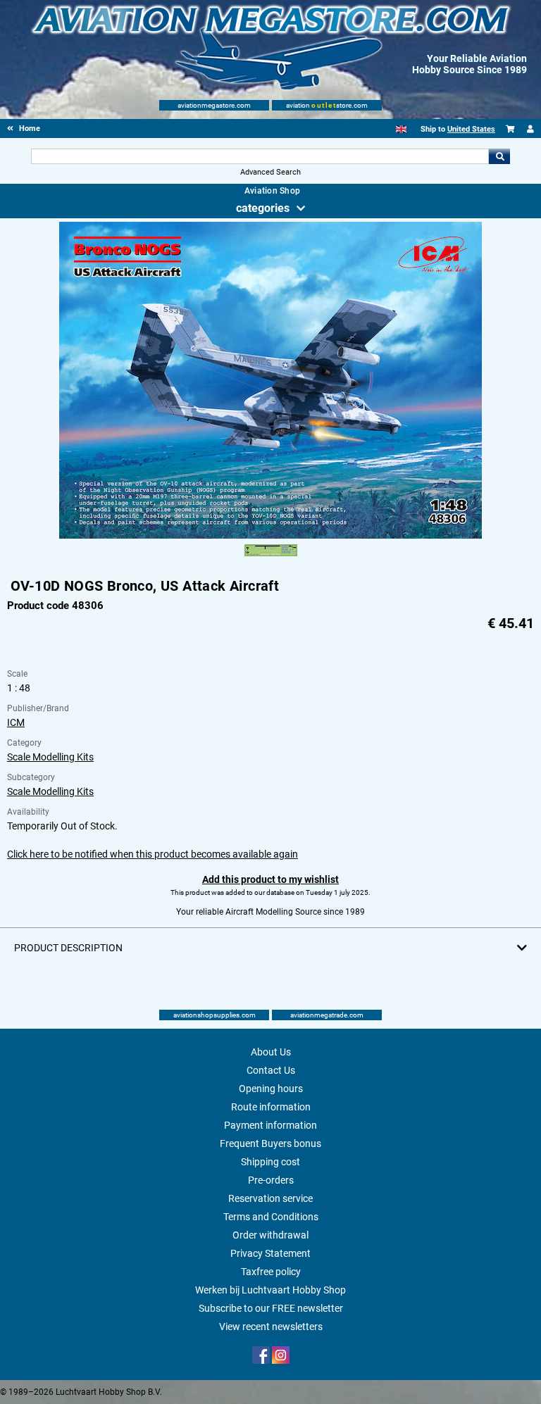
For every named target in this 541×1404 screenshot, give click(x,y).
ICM (16, 722)
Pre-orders (271, 1180)
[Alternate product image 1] (271, 557)
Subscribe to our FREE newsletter (271, 1308)
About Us (271, 1052)
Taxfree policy (271, 1271)
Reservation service (270, 1198)
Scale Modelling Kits (50, 757)
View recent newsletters (271, 1326)
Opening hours (271, 1088)
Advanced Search (270, 172)
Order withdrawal (270, 1235)
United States (471, 129)
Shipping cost (270, 1161)
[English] (401, 129)
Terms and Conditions (270, 1216)
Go (499, 156)
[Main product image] (270, 536)
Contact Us (271, 1070)
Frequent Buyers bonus (270, 1143)
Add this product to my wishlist (270, 879)
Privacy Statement (270, 1253)
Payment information (270, 1125)
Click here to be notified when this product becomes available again (152, 854)
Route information (271, 1106)
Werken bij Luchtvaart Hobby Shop (270, 1290)
